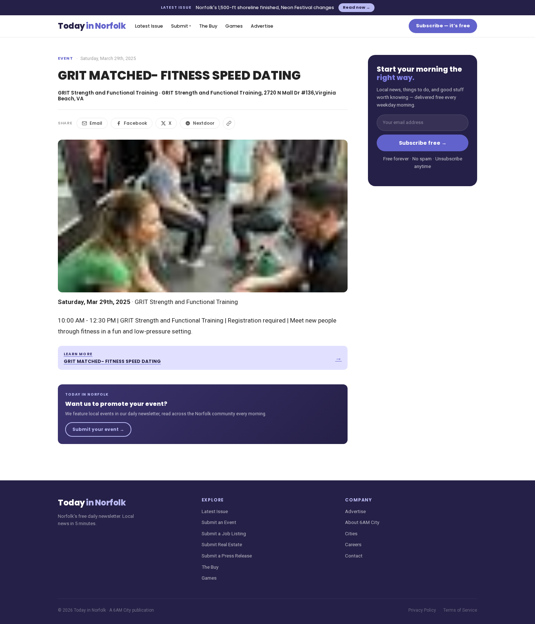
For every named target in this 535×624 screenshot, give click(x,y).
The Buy (208, 26)
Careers (353, 544)
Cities (351, 533)
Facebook (135, 123)
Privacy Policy (422, 610)
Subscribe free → (423, 143)
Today (92, 26)
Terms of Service (460, 610)
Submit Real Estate (222, 544)
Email (96, 123)
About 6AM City (362, 522)
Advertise (262, 26)
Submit (181, 26)
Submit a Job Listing (224, 533)
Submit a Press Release (227, 556)
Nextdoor (203, 123)
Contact (353, 556)
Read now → (356, 7)
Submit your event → (98, 429)
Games (234, 26)
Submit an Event (219, 522)
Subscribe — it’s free (443, 25)
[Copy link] (229, 123)
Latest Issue (149, 26)
